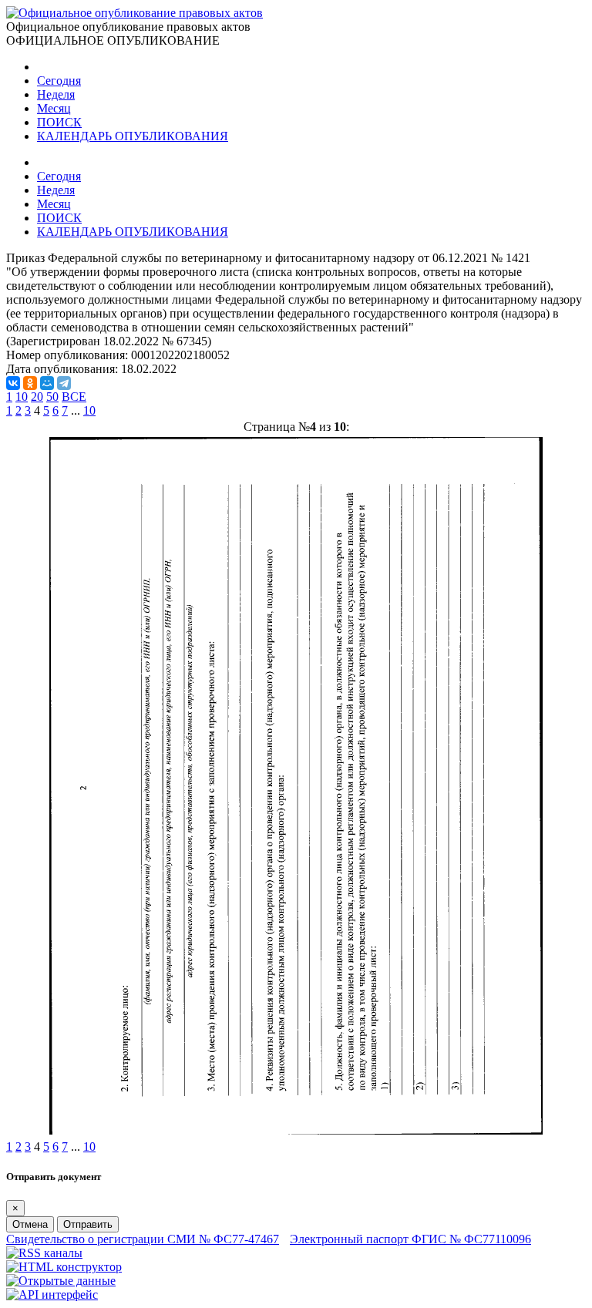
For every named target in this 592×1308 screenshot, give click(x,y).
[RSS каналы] (44, 1252)
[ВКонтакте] (13, 383)
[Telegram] (64, 383)
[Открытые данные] (61, 1280)
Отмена (30, 1224)
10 (21, 396)
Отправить (88, 1224)
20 (37, 396)
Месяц (54, 108)
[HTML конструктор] (64, 1266)
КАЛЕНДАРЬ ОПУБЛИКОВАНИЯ (132, 136)
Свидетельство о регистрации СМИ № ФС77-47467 (142, 1239)
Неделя (56, 94)
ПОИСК (59, 122)
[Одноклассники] (30, 383)
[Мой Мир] (47, 383)
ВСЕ (74, 396)
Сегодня (59, 80)
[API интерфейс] (52, 1294)
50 (52, 396)
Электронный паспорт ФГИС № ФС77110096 (410, 1239)
